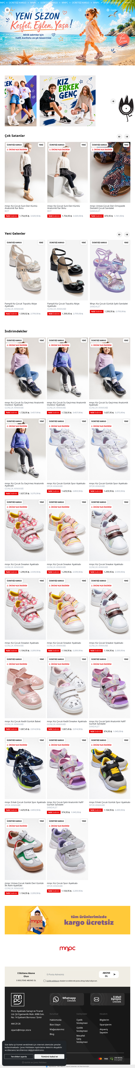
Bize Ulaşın (55, 1024)
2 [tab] (64, 61)
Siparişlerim (106, 1024)
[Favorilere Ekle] (40, 198)
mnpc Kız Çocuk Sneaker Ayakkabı (22, 564)
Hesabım (103, 1014)
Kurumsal (54, 1014)
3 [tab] (66, 61)
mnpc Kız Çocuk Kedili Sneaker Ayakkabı (67, 721)
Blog (52, 1034)
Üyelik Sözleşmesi (82, 1021)
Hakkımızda (55, 1019)
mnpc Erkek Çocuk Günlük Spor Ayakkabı (25, 802)
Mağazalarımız (57, 1029)
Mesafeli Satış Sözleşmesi (82, 1038)
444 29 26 (15, 1023)
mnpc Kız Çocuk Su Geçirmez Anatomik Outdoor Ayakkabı (24, 404)
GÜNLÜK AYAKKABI (14, 408)
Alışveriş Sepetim (104, 1031)
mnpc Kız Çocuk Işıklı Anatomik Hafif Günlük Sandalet (107, 722)
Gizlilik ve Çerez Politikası (35, 1062)
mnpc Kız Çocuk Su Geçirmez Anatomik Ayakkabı (108, 404)
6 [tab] (73, 61)
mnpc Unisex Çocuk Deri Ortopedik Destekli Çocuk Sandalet (22, 207)
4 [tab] (68, 61)
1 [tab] (61, 61)
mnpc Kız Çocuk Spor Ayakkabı (62, 883)
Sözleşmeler (81, 1014)
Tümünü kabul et (49, 1056)
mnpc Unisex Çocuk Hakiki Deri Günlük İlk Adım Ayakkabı (24, 884)
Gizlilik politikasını (52, 981)
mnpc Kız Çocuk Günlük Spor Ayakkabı (66, 483)
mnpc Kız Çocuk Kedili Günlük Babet (23, 721)
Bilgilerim (104, 1019)
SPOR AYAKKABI (97, 211)
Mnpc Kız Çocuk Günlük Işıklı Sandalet (24, 304)
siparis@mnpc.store (21, 1030)
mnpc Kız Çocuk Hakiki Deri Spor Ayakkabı (106, 207)
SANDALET (10, 211)
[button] (7, 10)
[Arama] (80, 10)
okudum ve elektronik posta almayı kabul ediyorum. (71, 981)
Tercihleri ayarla (19, 1056)
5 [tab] (71, 61)
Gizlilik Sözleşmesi (82, 1029)
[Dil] (89, 10)
